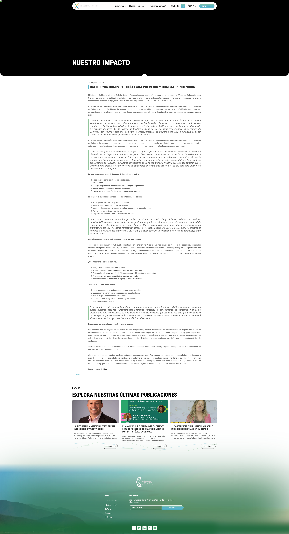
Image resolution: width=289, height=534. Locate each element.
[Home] (87, 6)
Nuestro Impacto (136, 6)
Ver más (109, 446)
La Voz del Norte (101, 369)
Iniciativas (119, 6)
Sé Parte (175, 6)
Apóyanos (108, 517)
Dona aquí (206, 6)
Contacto (108, 513)
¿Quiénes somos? (158, 6)
